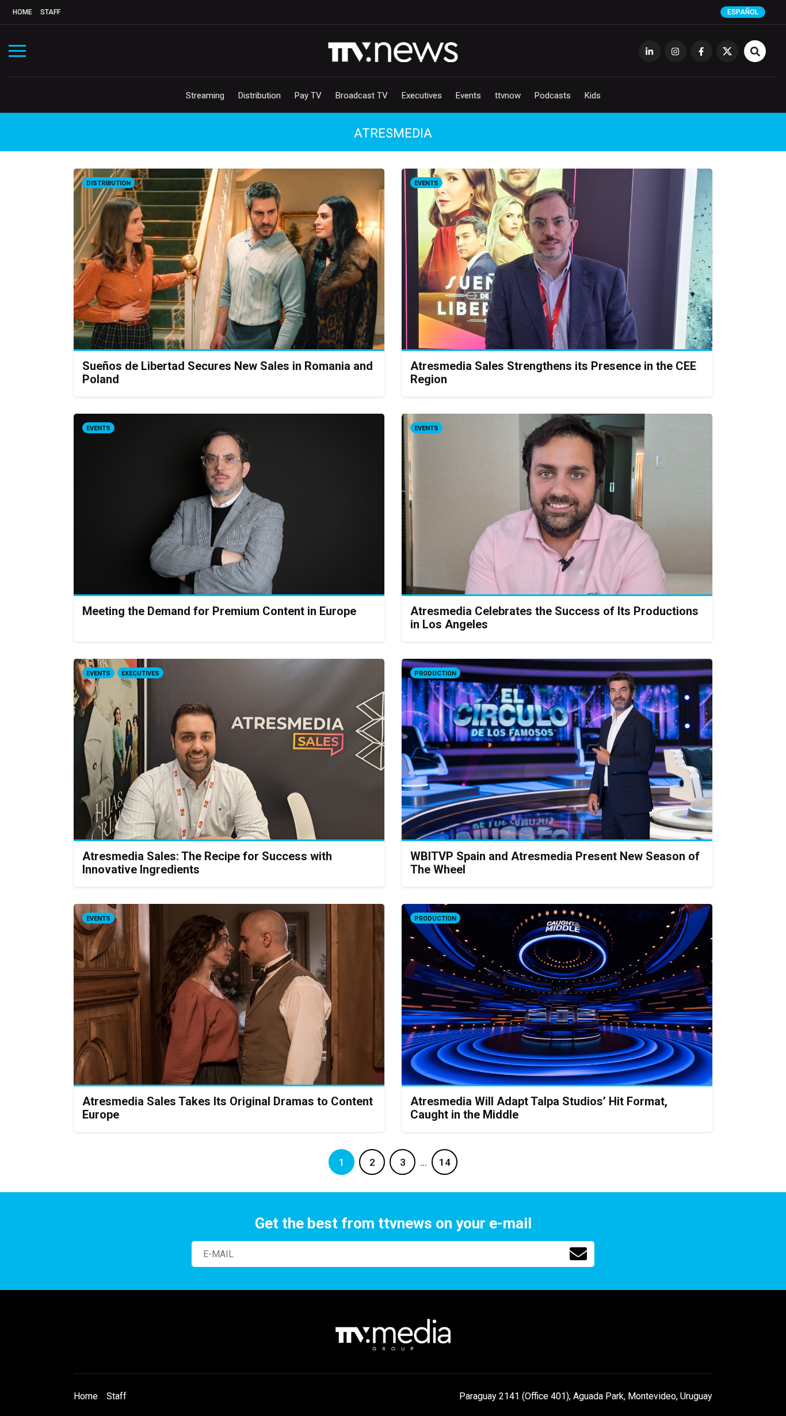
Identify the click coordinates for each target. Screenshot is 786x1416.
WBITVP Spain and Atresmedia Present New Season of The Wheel (555, 862)
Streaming (205, 95)
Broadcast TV (361, 95)
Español (742, 12)
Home (22, 12)
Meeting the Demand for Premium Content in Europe (219, 611)
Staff (50, 12)
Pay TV (308, 95)
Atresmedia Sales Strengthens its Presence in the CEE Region (553, 372)
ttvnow (508, 95)
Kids (593, 95)
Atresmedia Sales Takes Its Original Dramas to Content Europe (227, 1107)
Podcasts (553, 95)
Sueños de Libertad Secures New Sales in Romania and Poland (227, 372)
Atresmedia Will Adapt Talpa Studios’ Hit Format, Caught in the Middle (538, 1107)
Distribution (259, 95)
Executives (422, 95)
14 (445, 1162)
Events (468, 95)
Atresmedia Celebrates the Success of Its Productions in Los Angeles (554, 617)
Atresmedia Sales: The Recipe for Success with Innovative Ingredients (207, 862)
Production (435, 673)
